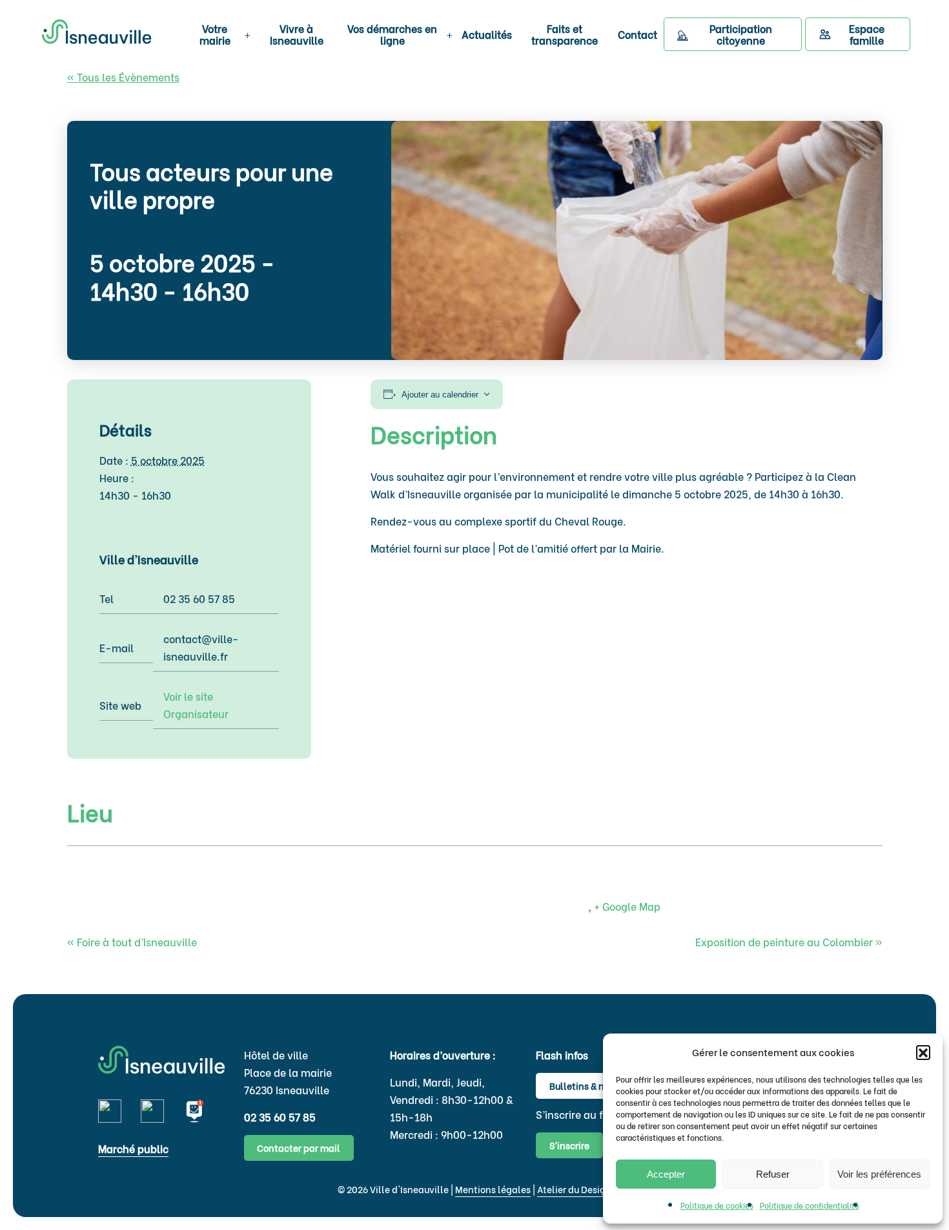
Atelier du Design (574, 1189)
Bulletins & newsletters (599, 1085)
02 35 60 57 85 (280, 1116)
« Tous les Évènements (123, 76)
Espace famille (866, 34)
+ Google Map (627, 905)
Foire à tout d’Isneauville (132, 941)
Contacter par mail (298, 1147)
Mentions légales (493, 1189)
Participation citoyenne (740, 34)
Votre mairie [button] (214, 34)
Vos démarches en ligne (392, 34)
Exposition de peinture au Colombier (789, 941)
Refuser (773, 1174)
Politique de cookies (716, 1205)
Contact (637, 34)
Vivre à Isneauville (296, 34)
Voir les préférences (879, 1174)
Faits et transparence (564, 34)
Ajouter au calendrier (440, 394)
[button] (923, 1052)
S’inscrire (569, 1145)
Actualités (487, 34)
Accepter (666, 1174)
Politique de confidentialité (809, 1205)
